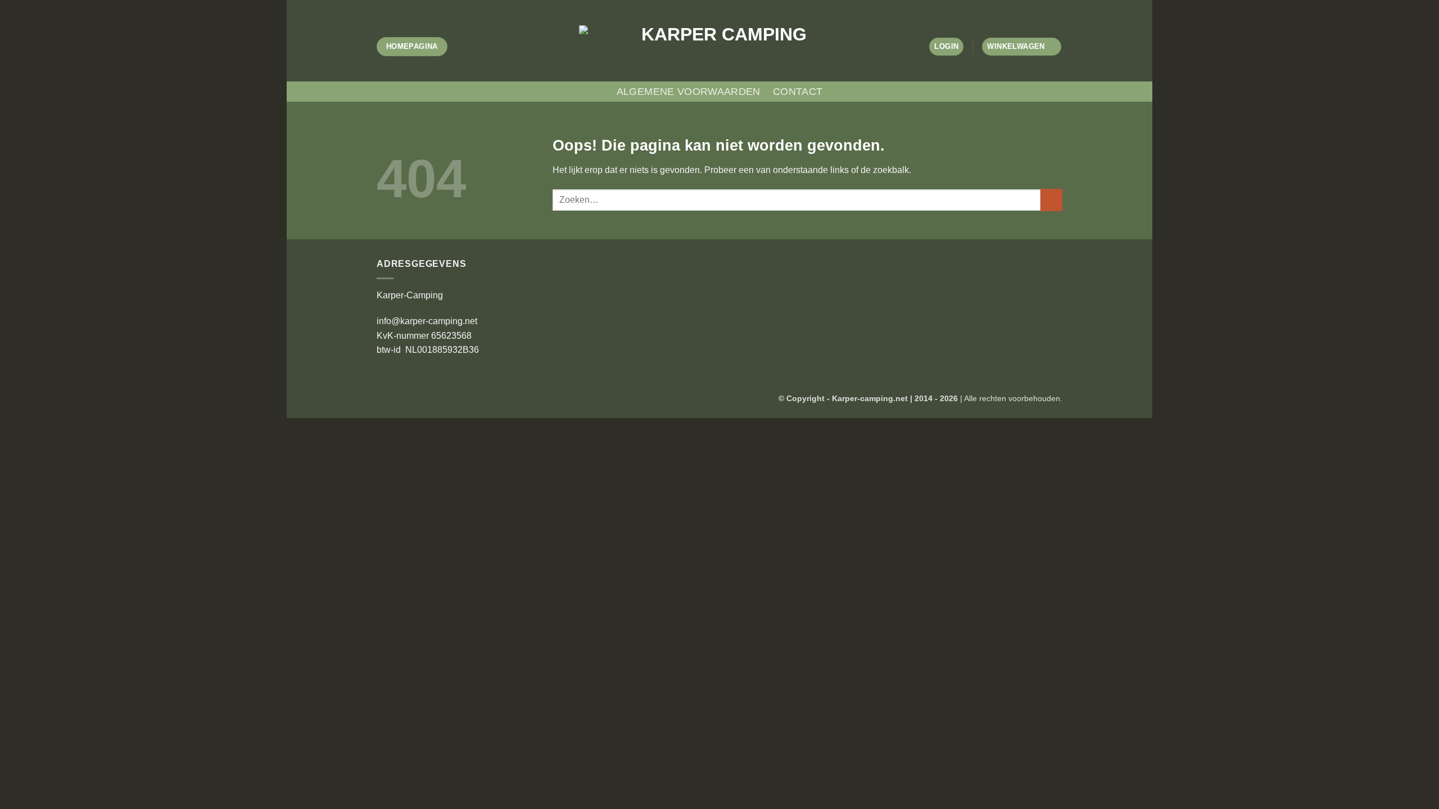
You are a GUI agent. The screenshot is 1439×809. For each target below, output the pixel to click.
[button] (946, 47)
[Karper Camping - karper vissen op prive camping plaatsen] (719, 46)
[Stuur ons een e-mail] (735, 6)
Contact (797, 91)
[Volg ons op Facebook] (703, 6)
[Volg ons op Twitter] (725, 6)
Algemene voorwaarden (689, 91)
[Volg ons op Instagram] (714, 6)
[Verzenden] (1051, 200)
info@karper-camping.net (427, 321)
